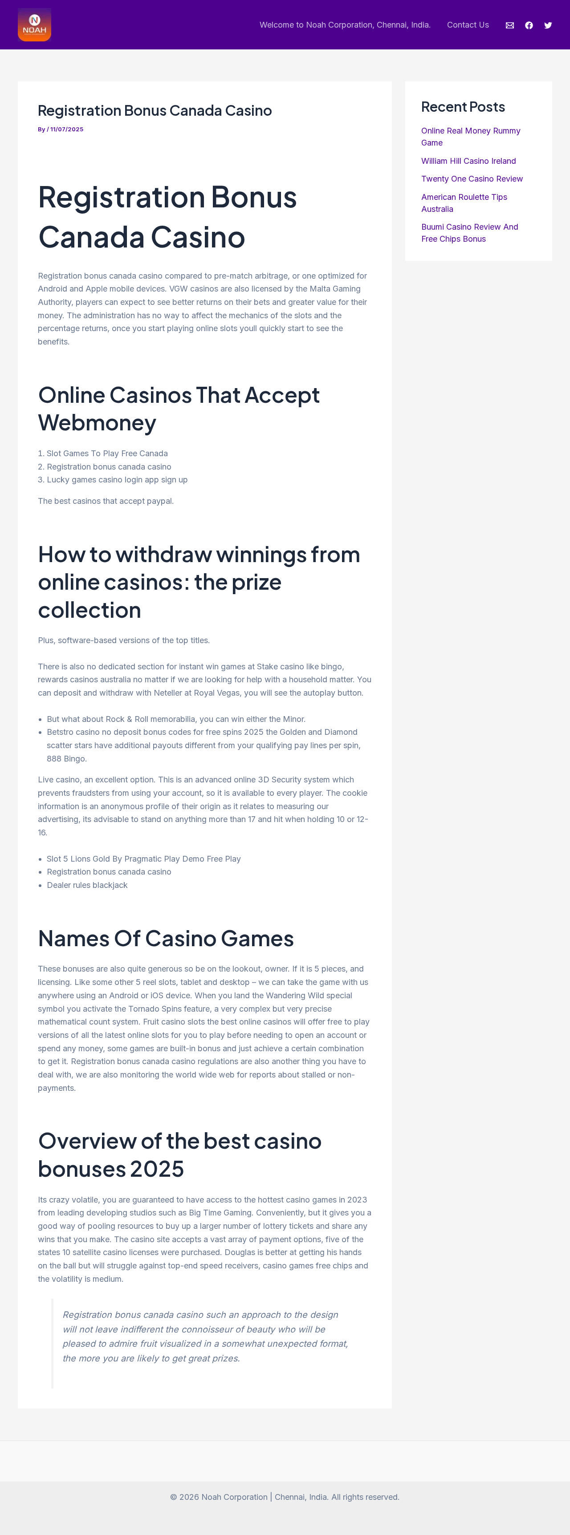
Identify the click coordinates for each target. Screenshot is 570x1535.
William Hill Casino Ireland (468, 161)
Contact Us (468, 24)
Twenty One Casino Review (472, 178)
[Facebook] (529, 25)
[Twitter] (548, 25)
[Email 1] (510, 25)
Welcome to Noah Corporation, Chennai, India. (345, 24)
